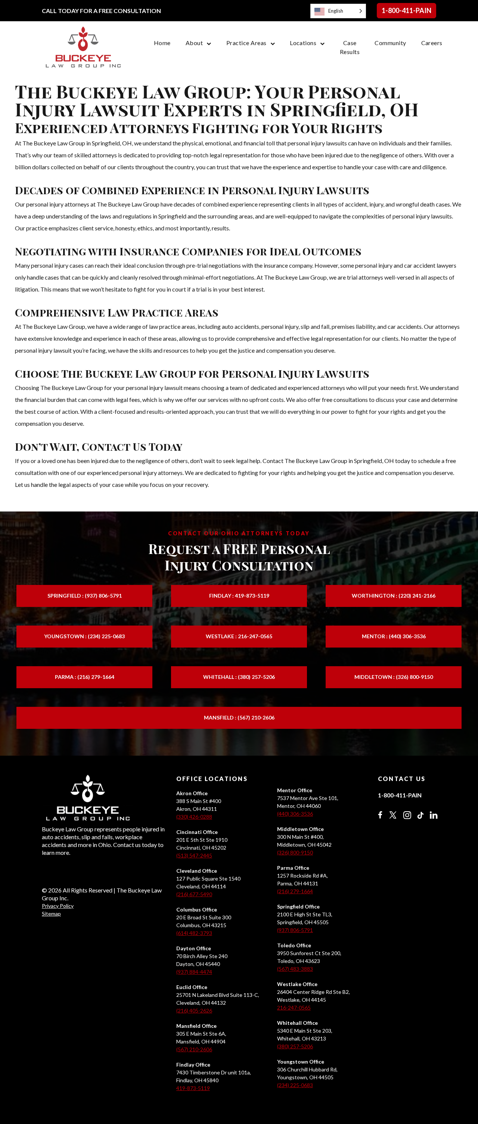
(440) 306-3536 (295, 813)
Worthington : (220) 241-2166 (393, 595)
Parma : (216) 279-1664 (84, 677)
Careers (432, 42)
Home (162, 42)
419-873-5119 (193, 1088)
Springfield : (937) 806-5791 (84, 595)
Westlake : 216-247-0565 (239, 636)
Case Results (350, 47)
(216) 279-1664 (295, 891)
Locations (303, 42)
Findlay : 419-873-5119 (239, 595)
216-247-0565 (294, 1007)
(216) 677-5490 (194, 894)
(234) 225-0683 (295, 1085)
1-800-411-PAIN (406, 10)
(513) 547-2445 (194, 855)
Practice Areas (246, 42)
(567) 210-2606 (194, 1049)
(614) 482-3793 (194, 933)
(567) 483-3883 (295, 969)
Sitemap (51, 913)
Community (390, 42)
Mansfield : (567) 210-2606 (239, 717)
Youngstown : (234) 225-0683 (84, 636)
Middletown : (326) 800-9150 (393, 677)
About (194, 42)
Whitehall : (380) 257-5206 (239, 677)
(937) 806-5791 (295, 930)
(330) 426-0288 (194, 816)
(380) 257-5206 (295, 1046)
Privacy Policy (58, 906)
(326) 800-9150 (295, 852)
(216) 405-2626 (194, 1010)
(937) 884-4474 (194, 972)
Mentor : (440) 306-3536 (394, 636)
